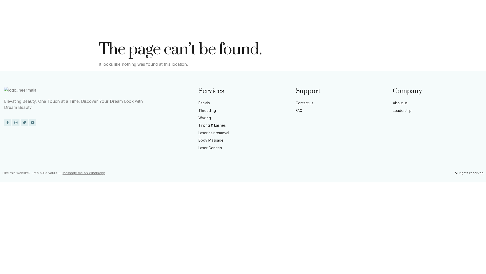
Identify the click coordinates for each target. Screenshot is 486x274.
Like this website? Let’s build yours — (33, 173)
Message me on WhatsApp (84, 173)
